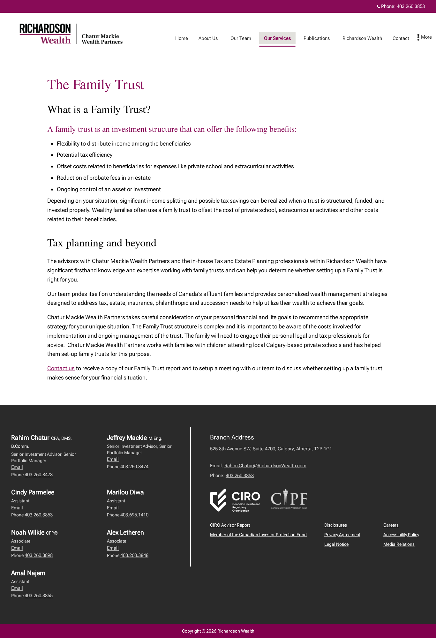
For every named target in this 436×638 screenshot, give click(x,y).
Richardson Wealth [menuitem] (362, 38)
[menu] (424, 37)
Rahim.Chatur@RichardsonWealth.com (265, 466)
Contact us (61, 368)
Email (17, 467)
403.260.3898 (39, 555)
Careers (391, 525)
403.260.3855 (39, 595)
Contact (401, 38)
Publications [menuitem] (317, 38)
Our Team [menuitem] (240, 38)
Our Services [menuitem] (277, 38)
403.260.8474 (134, 466)
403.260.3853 (411, 6)
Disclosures (335, 525)
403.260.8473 (39, 474)
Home (181, 38)
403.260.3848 (134, 555)
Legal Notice (336, 544)
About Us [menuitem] (208, 38)
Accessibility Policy (401, 534)
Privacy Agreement (342, 534)
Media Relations (399, 544)
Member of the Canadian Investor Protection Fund (258, 534)
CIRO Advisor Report (230, 525)
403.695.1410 (134, 515)
